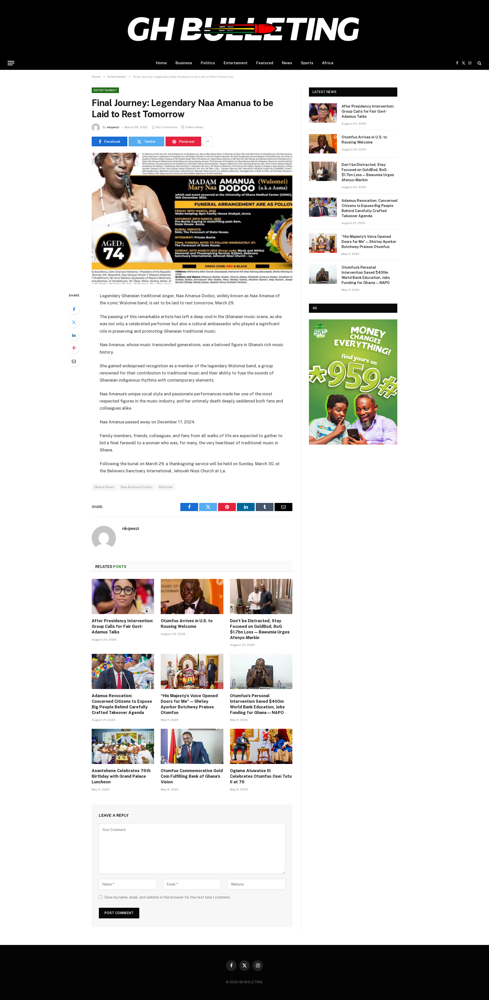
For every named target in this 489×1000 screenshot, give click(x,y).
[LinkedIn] (74, 335)
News (287, 63)
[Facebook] (74, 309)
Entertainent (236, 63)
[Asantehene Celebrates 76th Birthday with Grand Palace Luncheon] (123, 746)
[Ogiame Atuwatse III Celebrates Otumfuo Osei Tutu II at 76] (261, 746)
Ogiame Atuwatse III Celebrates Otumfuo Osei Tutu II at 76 (261, 776)
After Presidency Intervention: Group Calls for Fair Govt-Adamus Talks (122, 626)
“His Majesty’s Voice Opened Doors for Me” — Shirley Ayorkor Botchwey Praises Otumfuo (189, 704)
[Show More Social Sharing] (207, 141)
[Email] (74, 361)
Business (183, 63)
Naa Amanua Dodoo (136, 487)
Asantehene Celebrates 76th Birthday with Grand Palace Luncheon (121, 776)
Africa (327, 63)
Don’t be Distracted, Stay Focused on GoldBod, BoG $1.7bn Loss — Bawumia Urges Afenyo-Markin (260, 629)
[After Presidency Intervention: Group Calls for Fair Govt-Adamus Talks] (123, 596)
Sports (307, 63)
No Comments (167, 127)
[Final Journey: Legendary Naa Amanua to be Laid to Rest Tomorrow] (192, 218)
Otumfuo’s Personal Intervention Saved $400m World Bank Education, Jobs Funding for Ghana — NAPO (257, 704)
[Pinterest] (74, 348)
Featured (264, 63)
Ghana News (104, 487)
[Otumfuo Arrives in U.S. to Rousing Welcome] (192, 596)
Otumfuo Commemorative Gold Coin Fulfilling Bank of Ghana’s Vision (192, 776)
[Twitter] (74, 322)
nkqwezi (113, 127)
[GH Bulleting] (244, 28)
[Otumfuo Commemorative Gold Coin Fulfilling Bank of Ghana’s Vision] (192, 746)
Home (161, 63)
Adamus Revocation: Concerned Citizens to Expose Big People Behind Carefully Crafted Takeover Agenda (122, 704)
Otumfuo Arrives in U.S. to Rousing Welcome (187, 623)
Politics (208, 63)
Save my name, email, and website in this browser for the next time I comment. (167, 897)
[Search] (479, 63)
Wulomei (166, 487)
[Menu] (11, 63)
